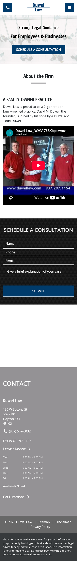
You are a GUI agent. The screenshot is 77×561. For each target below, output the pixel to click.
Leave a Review (14, 449)
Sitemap (44, 522)
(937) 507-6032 (20, 431)
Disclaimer (63, 522)
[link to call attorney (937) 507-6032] (7, 7)
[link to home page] (38, 7)
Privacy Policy (40, 527)
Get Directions (13, 497)
